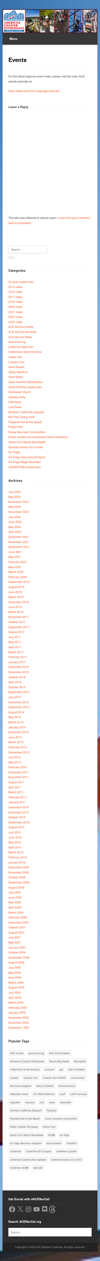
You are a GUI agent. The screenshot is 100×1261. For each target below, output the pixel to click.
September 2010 (19, 822)
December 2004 (18, 1017)
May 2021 (14, 557)
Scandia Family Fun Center (25, 447)
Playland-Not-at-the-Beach (25, 422)
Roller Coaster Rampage (24, 1126)
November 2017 (18, 617)
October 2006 (17, 952)
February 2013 (17, 747)
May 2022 (14, 527)
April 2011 (14, 787)
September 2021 (19, 547)
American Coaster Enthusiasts (27, 1061)
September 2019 (19, 582)
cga (61, 1069)
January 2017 (17, 662)
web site (38, 1167)
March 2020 (15, 572)
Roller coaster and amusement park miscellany (38, 437)
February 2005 (17, 1007)
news (52, 1102)
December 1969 (18, 1027)
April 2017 (14, 647)
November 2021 (18, 542)
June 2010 (15, 837)
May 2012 (14, 762)
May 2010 (14, 842)
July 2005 (14, 992)
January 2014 (17, 727)
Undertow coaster (66, 1151)
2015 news (15, 287)
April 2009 (14, 907)
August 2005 (16, 987)
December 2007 (18, 922)
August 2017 (16, 632)
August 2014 (16, 712)
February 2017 (17, 657)
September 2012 (19, 752)
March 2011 (15, 792)
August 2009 (16, 887)
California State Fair (20, 347)
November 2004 (18, 1022)
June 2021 (15, 552)
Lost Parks (15, 407)
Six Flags (14, 452)
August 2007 (16, 932)
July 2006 (14, 967)
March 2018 (15, 612)
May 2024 (14, 497)
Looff (62, 1094)
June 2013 (15, 737)
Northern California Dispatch (26, 412)
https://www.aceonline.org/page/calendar (34, 91)
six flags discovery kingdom (26, 1143)
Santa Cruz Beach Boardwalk (27, 442)
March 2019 (15, 597)
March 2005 (15, 1002)
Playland (51, 1110)
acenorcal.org (17, 342)
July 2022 (14, 517)
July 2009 (14, 892)
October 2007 (17, 927)
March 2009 (15, 912)
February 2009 (17, 917)
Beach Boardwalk (59, 1061)
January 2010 (17, 862)
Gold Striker (15, 377)
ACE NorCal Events (20, 327)
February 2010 (17, 857)
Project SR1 (15, 427)
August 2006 (16, 962)
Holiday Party (16, 397)
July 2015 (14, 697)
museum (30, 1102)
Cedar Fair (15, 357)
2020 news (15, 307)
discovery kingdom (20, 1086)
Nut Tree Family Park (21, 417)
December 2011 (18, 772)
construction (78, 1077)
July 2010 (14, 832)
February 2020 (17, 577)
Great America (67, 1086)
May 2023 (14, 507)
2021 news (15, 312)
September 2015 (19, 692)
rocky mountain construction (61, 1118)
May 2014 (14, 717)
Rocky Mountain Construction (27, 432)
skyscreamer (54, 1143)
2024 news (15, 322)
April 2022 (14, 532)
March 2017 (15, 652)
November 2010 (18, 812)
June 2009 (15, 897)
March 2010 (15, 852)
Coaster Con (16, 362)
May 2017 (14, 642)
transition (72, 1143)
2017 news (15, 297)
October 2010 (17, 817)
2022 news (15, 317)
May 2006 (14, 972)
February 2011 (17, 797)
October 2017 (17, 622)
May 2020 (14, 567)
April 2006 (14, 977)
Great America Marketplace (25, 382)
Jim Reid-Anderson (44, 1094)
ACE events (16, 1053)
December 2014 (18, 702)
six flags (64, 1135)
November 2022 (18, 512)
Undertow (15, 1151)
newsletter (65, 1102)
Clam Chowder (76, 1069)
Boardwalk (80, 1061)
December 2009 (18, 867)
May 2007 (14, 942)
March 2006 (15, 982)
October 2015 (17, 687)
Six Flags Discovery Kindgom (26, 457)
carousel (49, 1069)
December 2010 (18, 807)
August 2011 (16, 782)
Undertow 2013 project (38, 1151)
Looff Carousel (78, 1094)
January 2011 (17, 802)
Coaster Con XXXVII (54, 1077)
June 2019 (15, 592)
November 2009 (18, 872)
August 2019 (16, 587)
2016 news (15, 292)
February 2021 (17, 562)
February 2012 (17, 767)
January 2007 (17, 947)
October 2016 (17, 677)
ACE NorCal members (22, 332)
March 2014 (15, 722)
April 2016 (14, 682)
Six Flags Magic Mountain (24, 462)
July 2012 (14, 757)
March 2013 (15, 742)
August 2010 (16, 827)
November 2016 (18, 672)
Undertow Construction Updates (28, 1159)
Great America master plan (25, 387)
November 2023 (18, 502)
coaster (14, 1077)
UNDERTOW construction (24, 467)
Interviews (14, 402)
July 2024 (14, 492)
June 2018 (15, 607)
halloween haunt (19, 1094)
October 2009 (17, 877)
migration (15, 1102)
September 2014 (19, 707)
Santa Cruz (49, 1126)
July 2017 (14, 637)
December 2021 (18, 537)
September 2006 (19, 957)
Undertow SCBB (19, 1167)
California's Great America (24, 352)
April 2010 (14, 847)
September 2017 (19, 627)
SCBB (51, 1135)
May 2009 (14, 902)
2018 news (15, 302)
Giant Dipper (16, 367)
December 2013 (18, 732)
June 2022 (15, 522)
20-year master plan (21, 282)
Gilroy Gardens (17, 372)
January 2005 (17, 1012)
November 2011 (18, 777)
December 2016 (18, 667)
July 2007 (14, 937)
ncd (42, 1102)
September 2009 (19, 882)
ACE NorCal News (20, 337)
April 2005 (14, 997)
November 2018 (18, 602)
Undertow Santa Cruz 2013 (66, 1159)
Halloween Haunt (19, 392)
